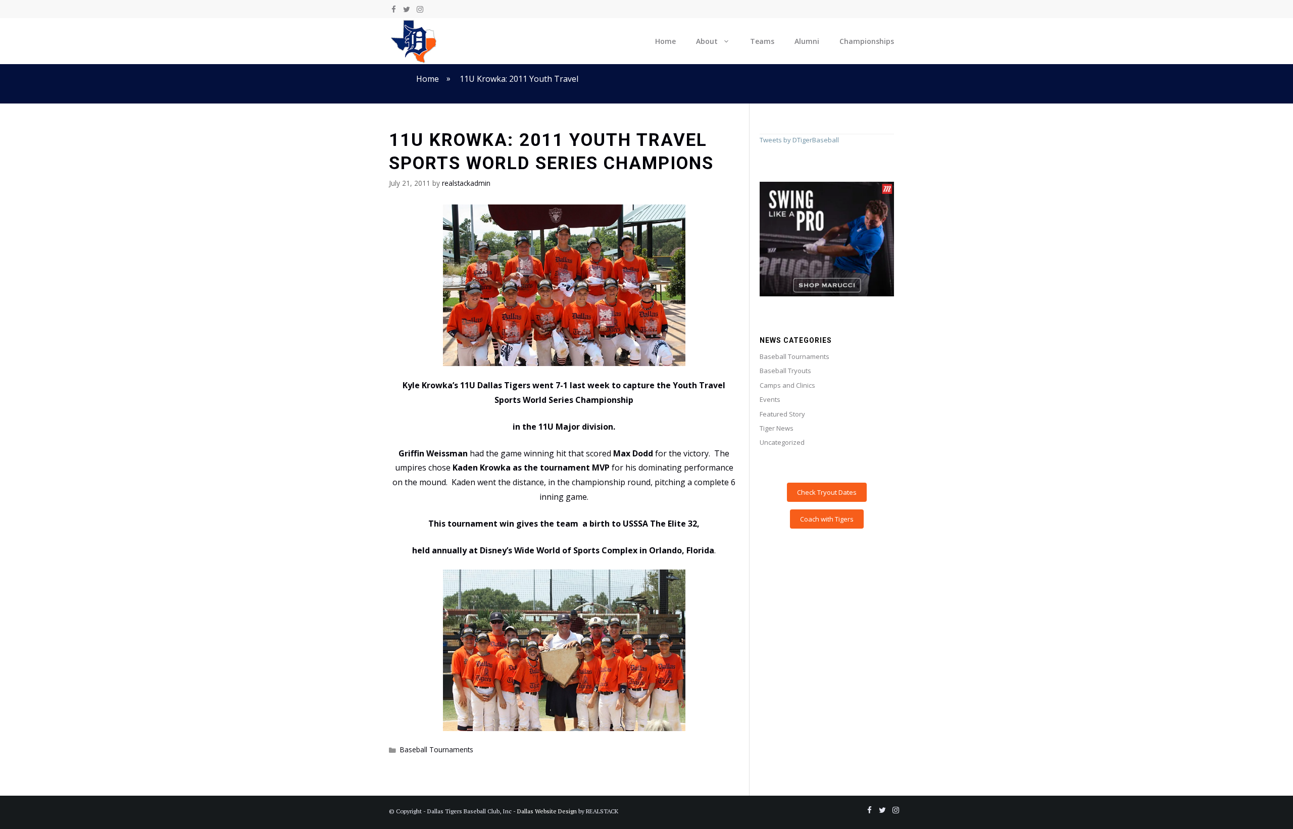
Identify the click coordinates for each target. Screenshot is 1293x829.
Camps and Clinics (787, 385)
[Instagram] (419, 9)
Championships (866, 41)
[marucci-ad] (827, 293)
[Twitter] (406, 9)
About (707, 41)
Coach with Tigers (827, 519)
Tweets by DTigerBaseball (799, 139)
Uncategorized (782, 442)
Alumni (806, 41)
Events (770, 399)
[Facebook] (393, 9)
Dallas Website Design (547, 811)
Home (665, 41)
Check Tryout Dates (827, 492)
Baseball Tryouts (785, 370)
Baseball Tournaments (436, 749)
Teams (762, 41)
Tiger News (776, 428)
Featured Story (782, 414)
